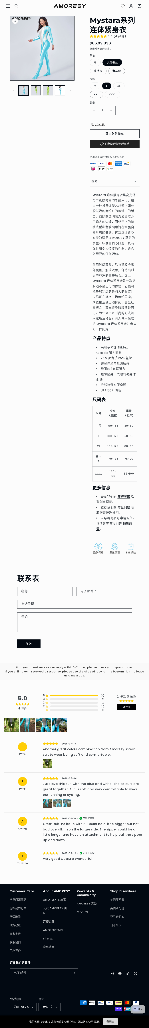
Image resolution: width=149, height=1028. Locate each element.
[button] (8, 6)
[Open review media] (11, 725)
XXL (96, 94)
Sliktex (48, 938)
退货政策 (15, 925)
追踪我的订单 (18, 908)
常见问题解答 (18, 900)
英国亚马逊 (117, 908)
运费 (107, 48)
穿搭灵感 (49, 921)
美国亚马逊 (117, 900)
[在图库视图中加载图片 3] (48, 90)
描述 (94, 181)
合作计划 (82, 912)
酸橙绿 (98, 71)
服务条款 (15, 934)
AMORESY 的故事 (54, 900)
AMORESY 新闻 (53, 930)
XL (120, 86)
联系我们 (15, 942)
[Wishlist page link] (123, 6)
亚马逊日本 (117, 917)
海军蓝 (116, 71)
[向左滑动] (14, 90)
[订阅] (74, 973)
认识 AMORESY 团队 (55, 910)
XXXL (114, 95)
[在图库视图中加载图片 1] (24, 90)
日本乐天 (116, 925)
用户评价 (15, 951)
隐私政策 (49, 947)
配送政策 (15, 917)
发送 (29, 644)
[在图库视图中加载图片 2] (36, 90)
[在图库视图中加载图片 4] (60, 90)
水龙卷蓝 (112, 62)
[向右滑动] (70, 90)
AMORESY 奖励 (87, 903)
